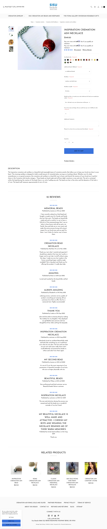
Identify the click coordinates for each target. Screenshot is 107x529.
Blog (72, 506)
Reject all (11, 521)
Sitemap (79, 506)
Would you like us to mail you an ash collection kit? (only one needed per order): (81, 97)
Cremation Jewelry (15, 16)
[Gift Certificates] (94, 7)
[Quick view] (20, 464)
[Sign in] (98, 7)
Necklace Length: (70, 86)
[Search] (91, 7)
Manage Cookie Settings (40, 524)
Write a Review (87, 50)
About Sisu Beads (31, 506)
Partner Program (55, 502)
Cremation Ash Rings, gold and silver (30, 502)
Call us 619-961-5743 (53, 518)
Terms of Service (84, 502)
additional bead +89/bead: (73, 66)
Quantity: (66, 138)
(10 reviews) (77, 50)
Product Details (69, 161)
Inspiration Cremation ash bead (16, 481)
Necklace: (69, 76)
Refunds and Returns (59, 506)
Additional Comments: (69, 119)
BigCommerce (68, 524)
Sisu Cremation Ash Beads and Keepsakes (44, 16)
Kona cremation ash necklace (35, 481)
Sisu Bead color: (70, 57)
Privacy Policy (69, 502)
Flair (60, 524)
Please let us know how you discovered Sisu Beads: (78, 129)
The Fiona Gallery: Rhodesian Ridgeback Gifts (81, 16)
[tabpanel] (16, 475)
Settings (11, 517)
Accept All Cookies (11, 524)
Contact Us (44, 506)
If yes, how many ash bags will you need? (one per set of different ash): (81, 108)
